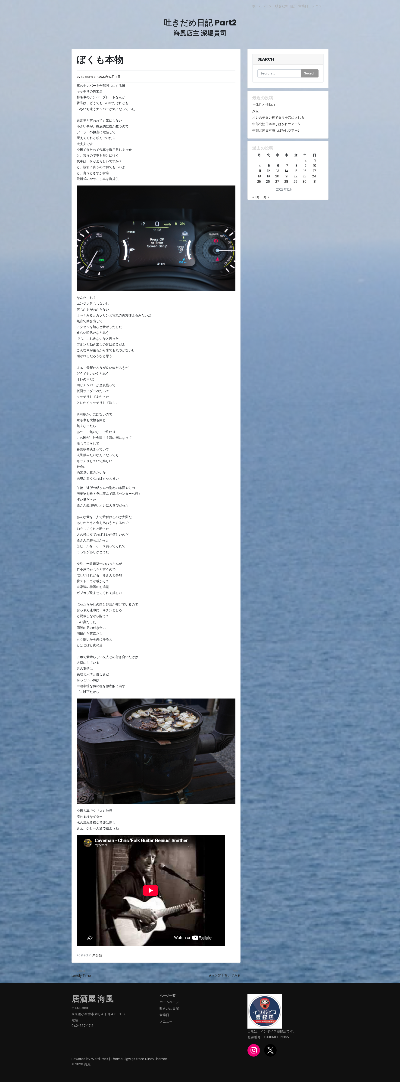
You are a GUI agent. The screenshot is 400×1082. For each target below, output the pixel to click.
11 (260, 171)
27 (277, 181)
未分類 (97, 955)
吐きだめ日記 (285, 6)
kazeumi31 (88, 77)
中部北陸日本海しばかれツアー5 (276, 130)
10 (314, 165)
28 (286, 181)
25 (259, 181)
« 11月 (256, 197)
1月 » (265, 197)
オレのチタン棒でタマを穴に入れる (278, 117)
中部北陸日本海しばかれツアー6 (276, 124)
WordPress (99, 1059)
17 (314, 171)
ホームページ (262, 6)
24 (314, 176)
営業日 (303, 6)
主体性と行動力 (263, 104)
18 (259, 176)
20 (277, 176)
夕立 (255, 111)
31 (314, 181)
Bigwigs (129, 1059)
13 (277, 171)
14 (286, 171)
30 (304, 181)
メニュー (318, 6)
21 (286, 176)
